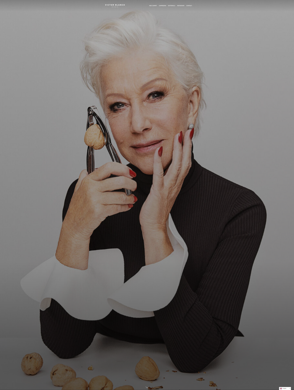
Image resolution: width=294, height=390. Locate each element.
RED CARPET (153, 5)
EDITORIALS (171, 5)
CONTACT (189, 5)
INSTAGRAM (180, 5)
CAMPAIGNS (162, 5)
